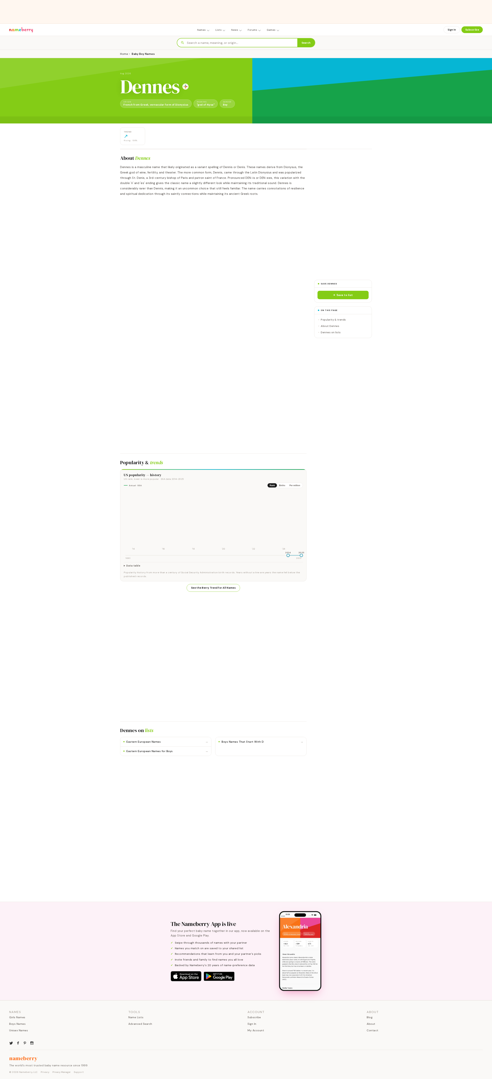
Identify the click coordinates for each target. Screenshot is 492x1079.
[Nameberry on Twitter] (11, 1042)
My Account (256, 1030)
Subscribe (472, 29)
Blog (369, 1017)
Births (282, 485)
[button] (343, 295)
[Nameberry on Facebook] (18, 1042)
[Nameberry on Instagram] (32, 1042)
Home (124, 54)
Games (271, 30)
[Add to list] (185, 86)
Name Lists (135, 1017)
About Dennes (330, 326)
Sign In (452, 29)
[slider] (288, 555)
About (371, 1024)
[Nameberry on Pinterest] (25, 1042)
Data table (133, 565)
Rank (272, 485)
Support (79, 1072)
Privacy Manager (61, 1072)
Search (306, 42)
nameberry (23, 1058)
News (234, 30)
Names (201, 30)
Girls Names (17, 1017)
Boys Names (17, 1024)
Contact (372, 1030)
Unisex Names (18, 1030)
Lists (218, 30)
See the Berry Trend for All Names (213, 587)
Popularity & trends (333, 319)
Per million (294, 485)
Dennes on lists (331, 332)
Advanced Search (140, 1024)
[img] (213, 521)
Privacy (45, 1072)
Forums (252, 30)
